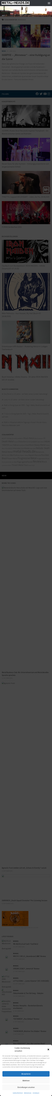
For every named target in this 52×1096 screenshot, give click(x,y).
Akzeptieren (26, 1074)
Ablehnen (26, 1080)
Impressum (36, 1093)
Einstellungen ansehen (26, 1087)
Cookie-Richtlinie (18, 1093)
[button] (48, 1049)
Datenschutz (27, 1093)
